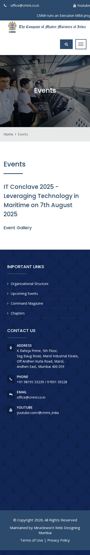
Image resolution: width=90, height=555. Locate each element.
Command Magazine (27, 303)
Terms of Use (31, 540)
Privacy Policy (58, 540)
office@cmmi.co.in (25, 5)
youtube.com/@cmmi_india (38, 412)
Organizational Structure (29, 283)
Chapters (18, 313)
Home (8, 134)
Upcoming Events (24, 293)
